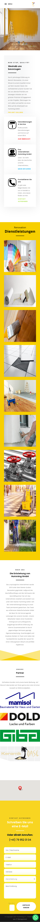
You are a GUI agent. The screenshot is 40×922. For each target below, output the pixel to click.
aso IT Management (20, 919)
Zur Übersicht (24, 139)
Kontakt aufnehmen (23, 200)
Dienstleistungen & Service (25, 123)
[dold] (20, 725)
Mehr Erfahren (24, 169)
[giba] (20, 741)
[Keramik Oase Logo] (20, 761)
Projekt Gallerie (15, 112)
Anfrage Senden (26, 906)
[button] (21, 788)
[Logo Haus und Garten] (20, 707)
